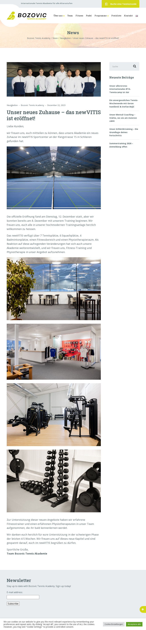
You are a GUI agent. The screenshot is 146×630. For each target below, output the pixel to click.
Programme (101, 15)
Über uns (57, 15)
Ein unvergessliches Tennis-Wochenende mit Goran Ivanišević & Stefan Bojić (123, 103)
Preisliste (116, 15)
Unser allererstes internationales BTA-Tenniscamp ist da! (120, 89)
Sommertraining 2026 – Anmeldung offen (121, 145)
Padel (89, 15)
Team (70, 15)
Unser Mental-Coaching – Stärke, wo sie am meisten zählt (123, 117)
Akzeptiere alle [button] (134, 624)
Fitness (79, 15)
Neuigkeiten (12, 105)
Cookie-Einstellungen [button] (114, 624)
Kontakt (128, 15)
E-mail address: (15, 592)
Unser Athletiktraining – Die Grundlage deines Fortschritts (123, 132)
